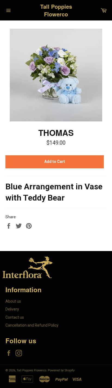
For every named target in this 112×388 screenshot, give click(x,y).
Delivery (12, 309)
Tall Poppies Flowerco (56, 10)
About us (13, 301)
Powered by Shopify (61, 370)
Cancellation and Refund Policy (31, 325)
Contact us (14, 317)
